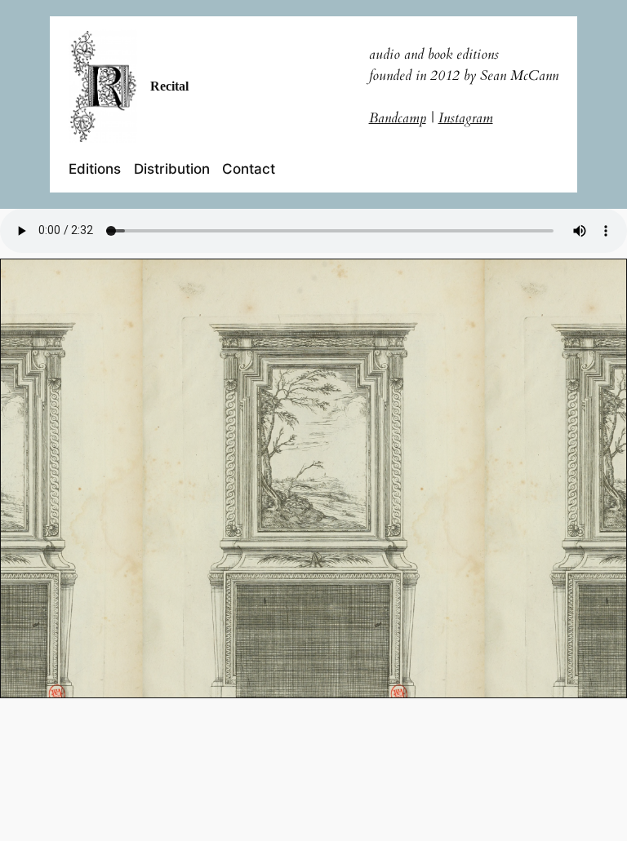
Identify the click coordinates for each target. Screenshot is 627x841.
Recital (169, 86)
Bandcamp (397, 117)
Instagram (465, 117)
